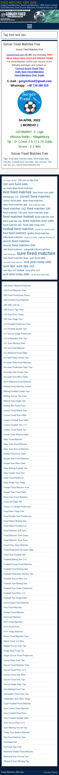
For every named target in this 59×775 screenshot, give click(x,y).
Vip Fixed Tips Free (13, 747)
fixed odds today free (34, 225)
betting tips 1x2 (10, 196)
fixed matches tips (12, 225)
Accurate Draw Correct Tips (16, 357)
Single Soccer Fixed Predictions (18, 655)
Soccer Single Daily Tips (15, 684)
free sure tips (41, 162)
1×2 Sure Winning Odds (14, 343)
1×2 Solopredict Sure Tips (15, 338)
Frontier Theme (50, 772)
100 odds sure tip (11, 305)
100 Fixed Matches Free (15, 290)
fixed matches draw (38, 212)
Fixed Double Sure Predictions (17, 516)
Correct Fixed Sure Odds (15, 415)
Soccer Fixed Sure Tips (14, 679)
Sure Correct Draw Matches (16, 708)
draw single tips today (37, 205)
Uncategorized (10, 742)
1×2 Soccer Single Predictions (17, 334)
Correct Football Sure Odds (16, 420)
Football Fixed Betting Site (16, 569)
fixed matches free (44, 217)
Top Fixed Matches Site (14, 737)
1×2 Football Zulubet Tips (15, 329)
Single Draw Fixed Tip (14, 651)
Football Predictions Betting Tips (18, 574)
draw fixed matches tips (15, 204)
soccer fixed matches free (28, 165)
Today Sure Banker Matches (17, 732)
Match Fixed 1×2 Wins (14, 641)
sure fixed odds (37, 258)
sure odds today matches (12, 262)
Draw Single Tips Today (14, 482)
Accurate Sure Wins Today (16, 377)
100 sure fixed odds (15, 184)
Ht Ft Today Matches (13, 631)
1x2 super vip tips (10, 180)
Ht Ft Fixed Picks (12, 627)
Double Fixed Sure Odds (15, 454)
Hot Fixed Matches (12, 617)
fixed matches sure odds (38, 220)
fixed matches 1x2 (14, 208)
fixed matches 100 (38, 208)
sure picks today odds (37, 262)
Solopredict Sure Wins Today (17, 699)
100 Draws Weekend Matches (17, 285)
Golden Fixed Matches (14, 612)
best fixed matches (17, 192)
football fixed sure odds (23, 162)
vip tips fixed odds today (40, 275)
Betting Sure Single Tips (15, 401)
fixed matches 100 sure (15, 212)
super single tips (9, 254)
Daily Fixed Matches (13, 439)
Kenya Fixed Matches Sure (16, 636)
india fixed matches (13, 237)
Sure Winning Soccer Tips (15, 727)
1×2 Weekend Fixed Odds (15, 353)
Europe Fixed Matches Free (16, 487)
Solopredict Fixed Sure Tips (16, 694)
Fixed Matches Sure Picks (16, 540)
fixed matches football (18, 216)
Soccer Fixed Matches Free (21, 44)
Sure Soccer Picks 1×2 (14, 723)
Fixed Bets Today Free (14, 511)
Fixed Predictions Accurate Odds (19, 550)
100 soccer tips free (28, 180)
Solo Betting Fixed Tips (14, 689)
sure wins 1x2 (32, 270)
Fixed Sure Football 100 (14, 555)
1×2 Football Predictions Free (17, 324)
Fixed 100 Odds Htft (13, 502)
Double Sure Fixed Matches (16, 458)
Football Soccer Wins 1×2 (15, 578)
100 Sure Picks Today (14, 314)
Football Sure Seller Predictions (18, 588)
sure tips (9, 266)
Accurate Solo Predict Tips (16, 372)
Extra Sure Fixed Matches (16, 497)
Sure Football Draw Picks (15, 713)
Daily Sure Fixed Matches (15, 444)
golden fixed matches (38, 233)
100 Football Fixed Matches (16, 300)
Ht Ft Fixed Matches (13, 622)
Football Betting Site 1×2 (15, 559)
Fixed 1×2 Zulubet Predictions (17, 506)
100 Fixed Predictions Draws (17, 295)
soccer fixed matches (16, 241)
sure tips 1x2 (25, 266)
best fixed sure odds (43, 192)
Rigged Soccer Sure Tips (15, 646)
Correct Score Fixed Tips (15, 430)
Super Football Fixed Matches (17, 703)
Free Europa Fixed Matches (16, 603)
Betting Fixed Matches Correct (17, 386)
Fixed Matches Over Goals (16, 535)
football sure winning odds (45, 229)
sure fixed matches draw (15, 258)
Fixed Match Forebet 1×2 (15, 526)
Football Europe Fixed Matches (18, 564)
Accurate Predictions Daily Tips (18, 367)
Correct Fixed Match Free (15, 410)
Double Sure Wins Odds (14, 463)
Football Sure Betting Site (15, 583)
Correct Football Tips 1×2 (15, 425)
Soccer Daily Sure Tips (14, 660)
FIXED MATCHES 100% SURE (19, 2)
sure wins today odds (16, 274)
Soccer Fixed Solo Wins (15, 675)
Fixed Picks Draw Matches (16, 545)
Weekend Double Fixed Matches (18, 751)
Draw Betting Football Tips (16, 468)
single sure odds (30, 237)
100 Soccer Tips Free (13, 309)
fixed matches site (12, 221)
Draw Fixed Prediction (14, 478)
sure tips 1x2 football (13, 270)
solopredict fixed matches (37, 249)
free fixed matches (14, 233)
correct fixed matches (35, 196)
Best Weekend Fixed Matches (17, 382)
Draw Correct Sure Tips (14, 473)
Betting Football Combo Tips (17, 391)
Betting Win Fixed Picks (15, 406)
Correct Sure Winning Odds (16, 434)
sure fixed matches (36, 253)
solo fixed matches (12, 249)
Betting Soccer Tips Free (15, 396)
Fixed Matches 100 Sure (15, 530)
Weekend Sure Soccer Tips (16, 756)
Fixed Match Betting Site (15, 521)
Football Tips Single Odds (15, 598)
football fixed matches (18, 229)
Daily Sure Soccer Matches (16, 449)
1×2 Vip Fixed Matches (14, 348)
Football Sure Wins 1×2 (14, 593)
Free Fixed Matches (13, 607)
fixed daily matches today (20, 159)
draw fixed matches (33, 200)
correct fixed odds (12, 200)
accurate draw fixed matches (18, 188)
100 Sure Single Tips (13, 319)
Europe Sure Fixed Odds (15, 492)
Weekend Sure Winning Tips (16, 761)
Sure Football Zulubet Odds (16, 718)
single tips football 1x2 (46, 237)
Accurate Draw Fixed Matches (17, 362)
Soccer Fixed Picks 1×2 (15, 670)
